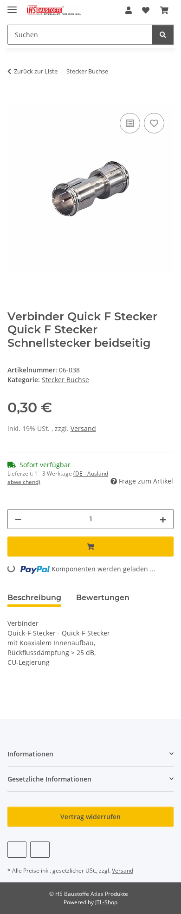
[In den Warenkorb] (14, 100)
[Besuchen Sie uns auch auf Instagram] (39, 849)
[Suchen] (163, 35)
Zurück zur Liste (36, 71)
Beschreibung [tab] (34, 597)
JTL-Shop (106, 902)
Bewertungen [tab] (102, 597)
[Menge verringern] (18, 519)
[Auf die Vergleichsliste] (130, 123)
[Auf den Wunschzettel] (154, 123)
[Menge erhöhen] (163, 519)
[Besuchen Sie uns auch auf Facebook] (16, 849)
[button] (128, 10)
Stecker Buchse (65, 379)
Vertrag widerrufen (90, 816)
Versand (83, 428)
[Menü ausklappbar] (12, 6)
